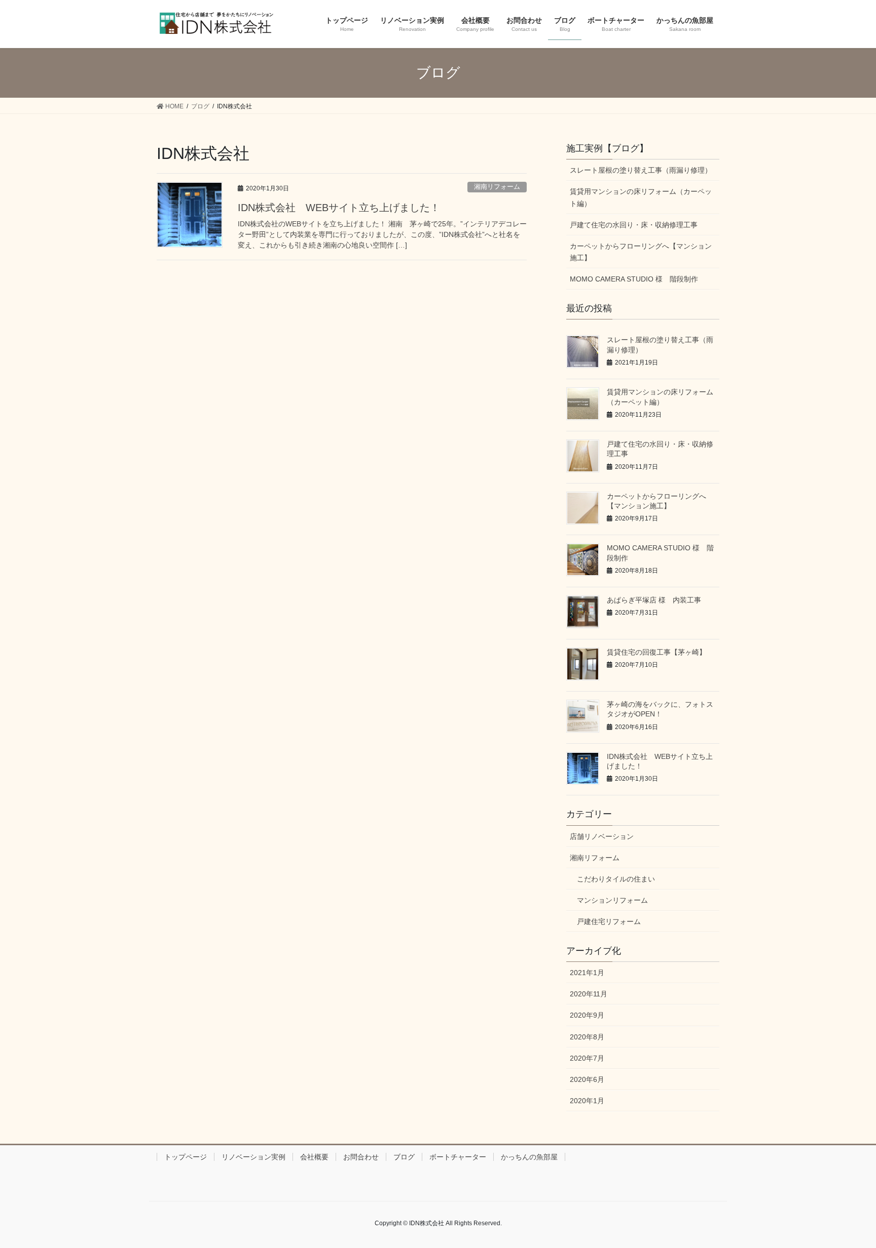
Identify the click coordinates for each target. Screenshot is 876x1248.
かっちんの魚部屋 (529, 1157)
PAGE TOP (846, 1202)
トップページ (185, 1157)
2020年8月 (587, 1037)
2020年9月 (587, 1015)
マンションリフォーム (612, 900)
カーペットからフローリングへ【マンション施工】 (641, 252)
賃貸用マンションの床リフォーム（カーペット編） (641, 197)
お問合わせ (361, 1157)
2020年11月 (588, 994)
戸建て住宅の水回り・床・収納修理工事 (634, 225)
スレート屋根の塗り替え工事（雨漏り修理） (641, 170)
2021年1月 (587, 973)
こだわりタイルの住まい (616, 879)
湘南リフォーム (497, 186)
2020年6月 (587, 1079)
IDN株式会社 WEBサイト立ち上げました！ (339, 207)
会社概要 (314, 1157)
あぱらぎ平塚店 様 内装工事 (654, 600)
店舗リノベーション (602, 836)
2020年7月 (587, 1058)
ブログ (404, 1157)
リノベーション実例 (253, 1157)
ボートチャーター (457, 1157)
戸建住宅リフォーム (609, 921)
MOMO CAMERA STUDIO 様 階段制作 (634, 279)
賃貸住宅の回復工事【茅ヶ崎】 (656, 652)
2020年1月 (587, 1101)
